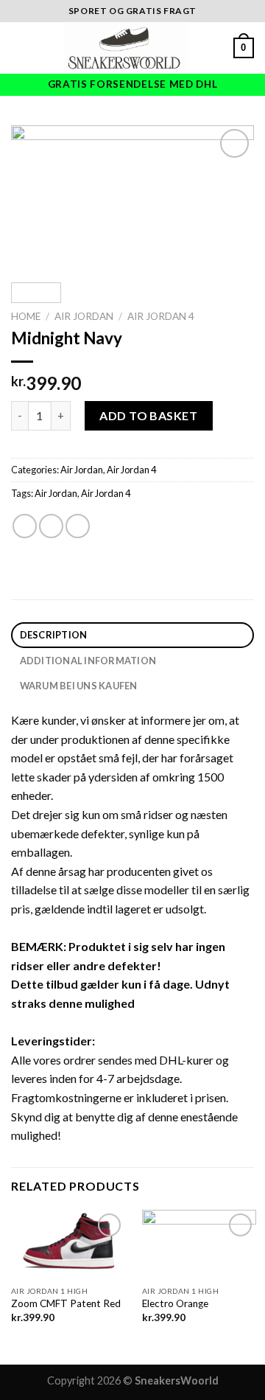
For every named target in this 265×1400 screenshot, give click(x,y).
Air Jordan (83, 316)
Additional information (88, 660)
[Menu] (20, 47)
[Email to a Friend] (78, 526)
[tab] (132, 635)
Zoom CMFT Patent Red (66, 1303)
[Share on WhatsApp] (25, 526)
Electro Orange (175, 1303)
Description (54, 635)
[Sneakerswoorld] (126, 48)
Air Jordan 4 (160, 316)
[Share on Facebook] (51, 526)
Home (25, 316)
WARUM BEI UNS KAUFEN (79, 686)
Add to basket (148, 415)
